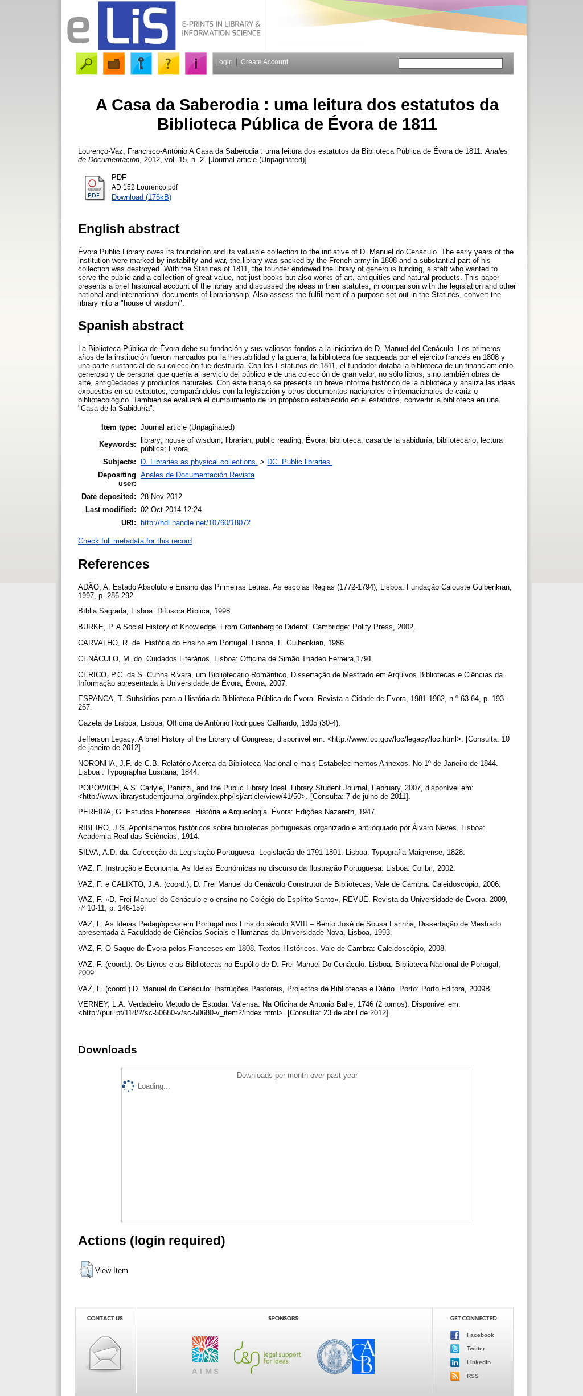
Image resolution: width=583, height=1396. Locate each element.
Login (224, 62)
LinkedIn (478, 1362)
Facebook (479, 1335)
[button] (86, 1269)
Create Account (264, 62)
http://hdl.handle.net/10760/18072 (196, 522)
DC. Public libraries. (299, 462)
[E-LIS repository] (163, 48)
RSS (472, 1376)
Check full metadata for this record (135, 541)
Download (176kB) (141, 197)
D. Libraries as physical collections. (199, 462)
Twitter (475, 1348)
